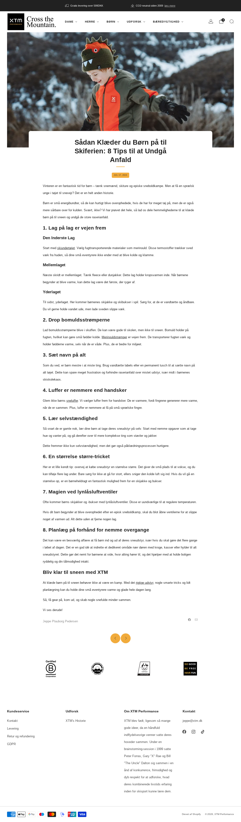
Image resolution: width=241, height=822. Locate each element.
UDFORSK (134, 21)
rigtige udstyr (144, 582)
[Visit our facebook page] (184, 731)
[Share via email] (196, 620)
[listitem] (84, 5)
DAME (69, 21)
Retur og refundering (21, 736)
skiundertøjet (66, 248)
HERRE (90, 21)
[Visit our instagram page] (193, 731)
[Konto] (211, 21)
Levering (13, 728)
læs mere (170, 5)
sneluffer (72, 400)
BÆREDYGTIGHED (166, 21)
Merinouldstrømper (114, 337)
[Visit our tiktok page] (202, 731)
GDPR (11, 744)
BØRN (111, 21)
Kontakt (12, 721)
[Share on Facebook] (189, 620)
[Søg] (231, 21)
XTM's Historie (76, 721)
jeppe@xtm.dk (192, 721)
